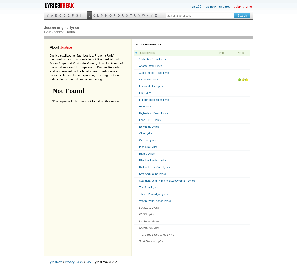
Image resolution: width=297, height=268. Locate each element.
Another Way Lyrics (150, 66)
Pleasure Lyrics (148, 147)
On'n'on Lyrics (147, 140)
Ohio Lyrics (145, 133)
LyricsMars (55, 262)
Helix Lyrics (146, 106)
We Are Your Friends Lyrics (155, 201)
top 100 (195, 6)
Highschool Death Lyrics (153, 113)
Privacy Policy (74, 262)
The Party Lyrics (148, 187)
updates (225, 6)
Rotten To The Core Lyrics (154, 167)
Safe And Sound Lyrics (152, 174)
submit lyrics (243, 6)
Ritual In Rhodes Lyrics (153, 160)
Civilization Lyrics (149, 79)
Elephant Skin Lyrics (151, 86)
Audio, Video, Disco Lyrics (154, 72)
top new (210, 6)
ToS (88, 262)
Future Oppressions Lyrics (154, 99)
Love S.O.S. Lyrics (150, 120)
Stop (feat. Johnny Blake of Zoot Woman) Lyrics (167, 180)
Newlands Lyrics (149, 126)
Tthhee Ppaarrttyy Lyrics (153, 194)
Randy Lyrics (147, 153)
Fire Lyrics (145, 93)
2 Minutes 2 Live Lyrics (152, 59)
